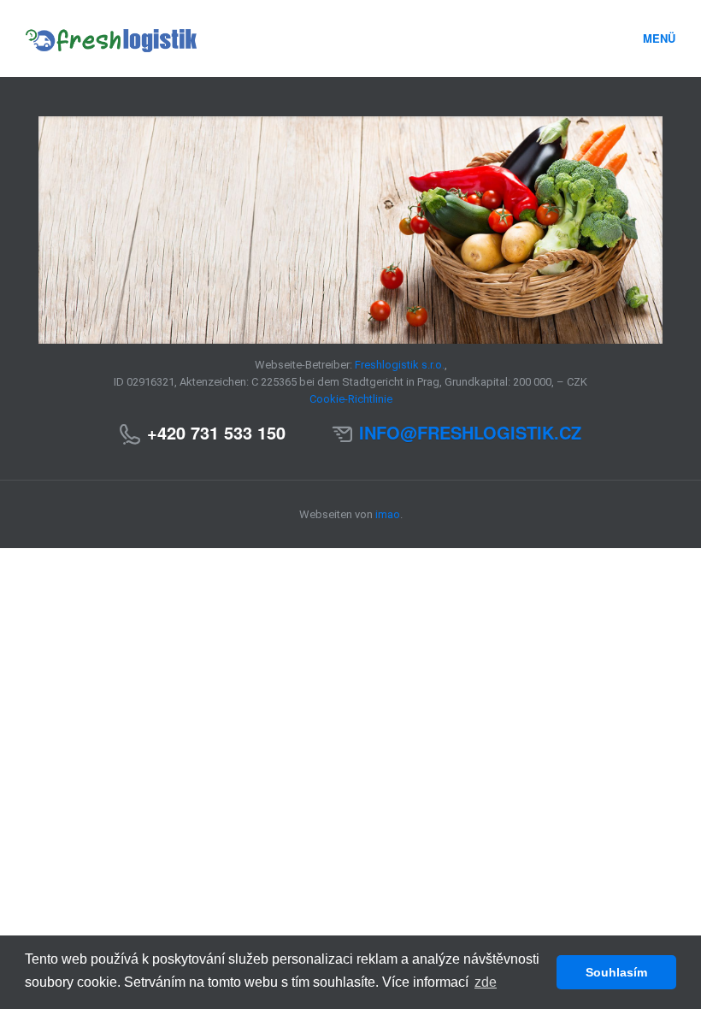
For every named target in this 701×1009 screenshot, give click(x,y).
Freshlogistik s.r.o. (400, 364)
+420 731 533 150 (216, 432)
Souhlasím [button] (616, 972)
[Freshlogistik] (263, 38)
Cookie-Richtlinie (350, 398)
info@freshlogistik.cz (470, 432)
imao (387, 514)
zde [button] (485, 982)
